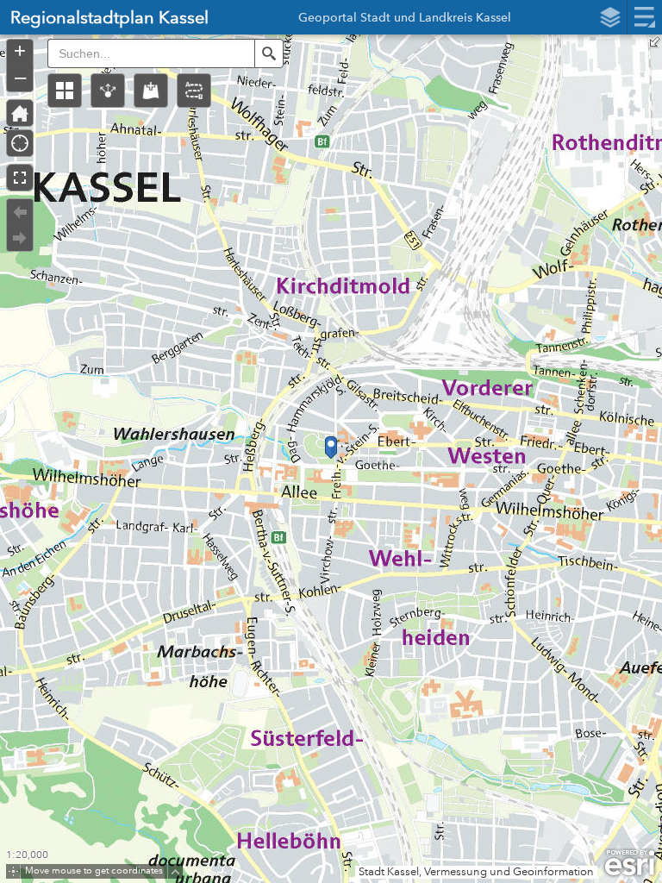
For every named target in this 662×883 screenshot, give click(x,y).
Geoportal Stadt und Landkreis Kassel (404, 19)
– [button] (20, 77)
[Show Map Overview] (655, 41)
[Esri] (630, 863)
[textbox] (150, 53)
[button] (64, 90)
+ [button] (20, 51)
